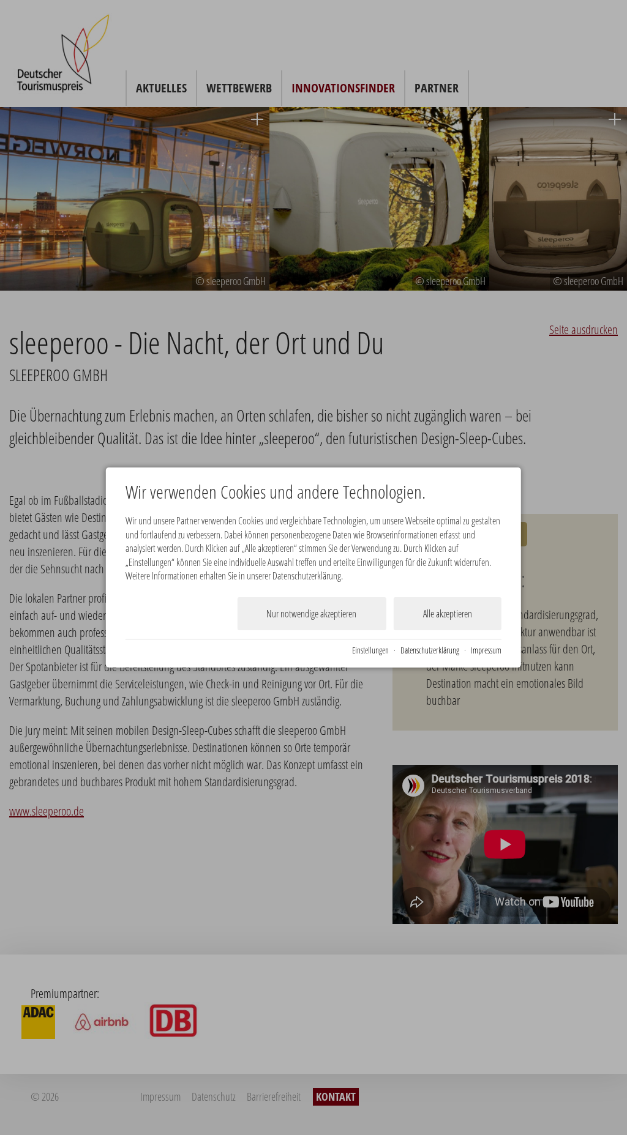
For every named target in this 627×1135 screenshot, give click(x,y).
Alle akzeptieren (447, 613)
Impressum (486, 650)
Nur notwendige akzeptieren (311, 613)
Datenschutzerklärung (429, 650)
